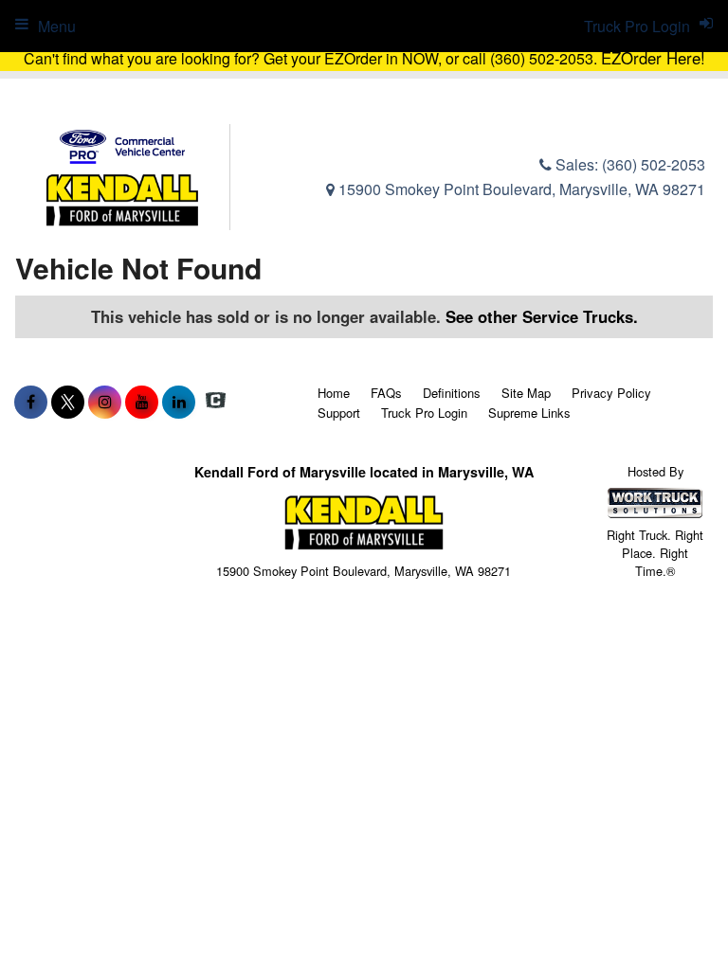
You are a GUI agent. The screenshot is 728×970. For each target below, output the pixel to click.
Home (334, 393)
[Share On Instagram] (104, 401)
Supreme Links (529, 413)
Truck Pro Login (424, 413)
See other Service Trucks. (542, 316)
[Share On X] (67, 401)
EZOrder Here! (653, 57)
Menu (57, 26)
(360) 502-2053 (653, 164)
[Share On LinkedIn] (178, 401)
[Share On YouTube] (141, 401)
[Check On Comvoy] (215, 401)
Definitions (452, 393)
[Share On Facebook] (30, 401)
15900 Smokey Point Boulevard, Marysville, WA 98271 (520, 189)
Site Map (526, 393)
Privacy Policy (611, 393)
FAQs (386, 393)
